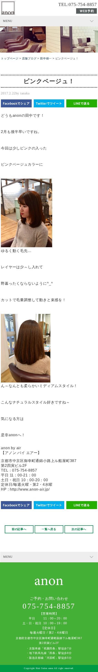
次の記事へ (79, 529)
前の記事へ (19, 529)
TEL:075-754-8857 (77, 4)
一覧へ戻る (49, 529)
